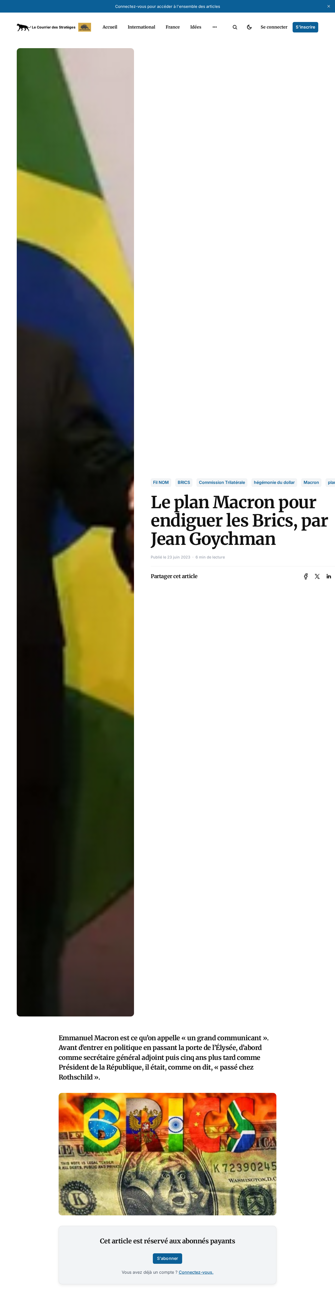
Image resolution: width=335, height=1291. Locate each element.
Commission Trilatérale (222, 482)
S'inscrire (305, 27)
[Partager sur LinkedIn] (328, 576)
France (173, 27)
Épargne (209, 39)
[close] (329, 6)
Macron (311, 482)
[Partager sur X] (317, 576)
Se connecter (274, 27)
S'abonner (167, 1258)
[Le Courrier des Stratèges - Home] (54, 27)
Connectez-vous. (196, 1272)
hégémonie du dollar (274, 482)
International (141, 27)
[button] (235, 27)
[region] (215, 27)
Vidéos (208, 49)
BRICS (184, 482)
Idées (195, 27)
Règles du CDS (215, 59)
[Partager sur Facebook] (305, 576)
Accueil (110, 27)
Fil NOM (161, 482)
